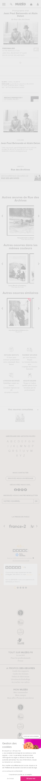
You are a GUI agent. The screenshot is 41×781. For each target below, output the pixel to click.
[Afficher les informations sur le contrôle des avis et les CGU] (33, 558)
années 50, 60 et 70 (9, 149)
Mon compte (20, 695)
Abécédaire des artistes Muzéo (20, 436)
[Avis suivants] (39, 574)
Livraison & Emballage (20, 679)
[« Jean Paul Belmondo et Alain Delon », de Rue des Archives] (20, 417)
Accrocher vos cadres (20, 682)
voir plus (29, 574)
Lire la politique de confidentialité (12, 771)
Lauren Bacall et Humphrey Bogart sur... (17, 286)
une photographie (20, 147)
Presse (20, 660)
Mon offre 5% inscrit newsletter (20, 698)
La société (20, 655)
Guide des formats (20, 673)
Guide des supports (20, 671)
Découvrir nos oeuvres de (14, 177)
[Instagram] (18, 491)
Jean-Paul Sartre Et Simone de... (19, 331)
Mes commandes (20, 692)
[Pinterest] (22, 491)
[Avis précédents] (1, 574)
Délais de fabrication (20, 676)
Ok (36, 501)
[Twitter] (25, 491)
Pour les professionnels (20, 658)
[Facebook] (15, 491)
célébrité (5, 151)
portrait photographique (18, 151)
